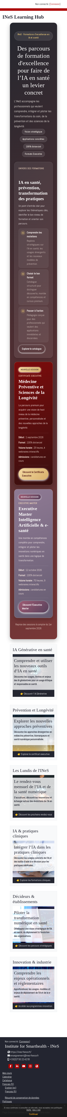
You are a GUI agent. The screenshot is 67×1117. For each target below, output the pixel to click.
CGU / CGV (36, 1110)
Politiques (7, 1101)
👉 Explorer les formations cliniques (33, 880)
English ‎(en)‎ (10, 1087)
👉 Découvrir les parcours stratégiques (33, 945)
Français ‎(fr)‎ (8, 1084)
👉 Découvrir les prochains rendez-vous (33, 814)
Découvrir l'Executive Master (32, 606)
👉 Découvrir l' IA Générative (33, 693)
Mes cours (7, 1073)
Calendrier (7, 1076)
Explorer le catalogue (31, 348)
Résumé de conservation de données (22, 1097)
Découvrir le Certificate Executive (33, 473)
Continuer (33, 1114)
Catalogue (7, 1080)
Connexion (55, 4)
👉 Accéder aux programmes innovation (33, 1006)
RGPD (29, 1110)
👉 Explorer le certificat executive (34, 754)
